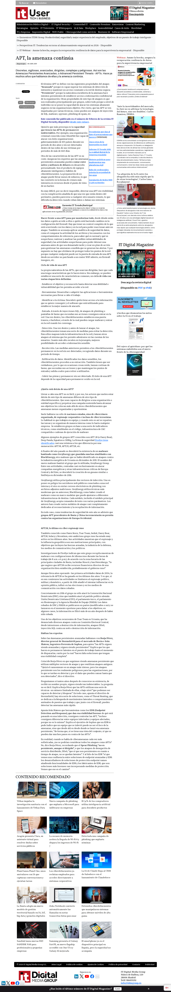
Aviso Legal (56, 964)
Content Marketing (135, 24)
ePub (147, 287)
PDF (140, 287)
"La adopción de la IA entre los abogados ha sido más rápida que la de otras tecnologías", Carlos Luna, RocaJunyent (135, 178)
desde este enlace (79, 122)
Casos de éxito (122, 28)
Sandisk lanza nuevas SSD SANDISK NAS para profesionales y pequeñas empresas (30, 946)
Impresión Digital (41, 32)
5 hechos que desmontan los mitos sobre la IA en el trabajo (134, 315)
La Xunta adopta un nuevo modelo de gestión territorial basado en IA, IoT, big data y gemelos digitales (31, 911)
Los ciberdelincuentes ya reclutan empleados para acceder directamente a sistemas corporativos (61, 876)
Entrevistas (118, 24)
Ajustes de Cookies (96, 964)
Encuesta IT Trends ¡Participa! (77, 205)
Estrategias (22, 28)
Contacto (136, 964)
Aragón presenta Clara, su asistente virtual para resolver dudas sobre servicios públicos (30, 841)
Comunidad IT (80, 24)
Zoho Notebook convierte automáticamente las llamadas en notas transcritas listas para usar (62, 911)
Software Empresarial (123, 32)
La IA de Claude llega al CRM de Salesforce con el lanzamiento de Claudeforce (96, 874)
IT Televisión (47, 28)
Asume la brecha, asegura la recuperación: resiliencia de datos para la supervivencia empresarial (136, 60)
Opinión (34, 28)
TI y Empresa (23, 32)
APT (20, 102)
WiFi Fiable (58, 32)
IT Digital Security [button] (60, 24)
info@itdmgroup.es (131, 983)
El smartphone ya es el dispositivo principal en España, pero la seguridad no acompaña (96, 946)
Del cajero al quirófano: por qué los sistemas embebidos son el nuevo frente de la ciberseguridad (134, 349)
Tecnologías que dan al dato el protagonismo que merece (101, 134)
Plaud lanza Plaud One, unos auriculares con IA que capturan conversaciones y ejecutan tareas (31, 876)
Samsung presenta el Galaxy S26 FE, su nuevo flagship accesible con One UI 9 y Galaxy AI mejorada (63, 946)
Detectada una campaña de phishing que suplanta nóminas (95, 839)
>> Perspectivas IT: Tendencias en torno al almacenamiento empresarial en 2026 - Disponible (64, 45)
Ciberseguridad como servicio (81, 32)
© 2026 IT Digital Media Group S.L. (32, 964)
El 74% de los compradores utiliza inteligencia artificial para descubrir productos (96, 804)
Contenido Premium (100, 24)
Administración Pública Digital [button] (32, 24)
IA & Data (78, 28)
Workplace (90, 28)
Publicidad (149, 964)
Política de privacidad (118, 964)
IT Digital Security (27, 107)
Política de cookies (74, 964)
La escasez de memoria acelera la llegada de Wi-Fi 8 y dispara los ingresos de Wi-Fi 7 (64, 841)
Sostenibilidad (105, 28)
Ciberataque (30, 102)
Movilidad (136, 28)
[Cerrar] (149, 988)
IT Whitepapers (64, 28)
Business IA (104, 32)
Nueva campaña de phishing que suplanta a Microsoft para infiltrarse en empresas (64, 804)
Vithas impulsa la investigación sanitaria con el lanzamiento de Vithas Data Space (32, 806)
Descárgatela (136, 14)
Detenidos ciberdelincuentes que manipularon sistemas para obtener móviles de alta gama (96, 911)
